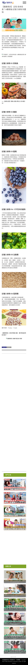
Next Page (14, 342)
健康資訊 (9, 347)
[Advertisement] (14, 413)
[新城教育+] (8, 2)
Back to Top (13, 656)
